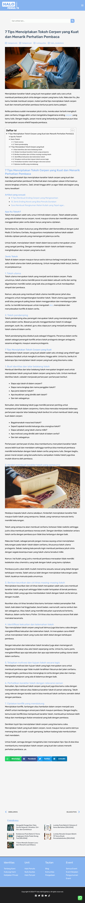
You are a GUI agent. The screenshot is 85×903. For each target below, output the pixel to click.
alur (51, 305)
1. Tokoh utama (18, 142)
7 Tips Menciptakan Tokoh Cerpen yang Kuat (27, 147)
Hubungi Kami (10, 872)
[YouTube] (46, 896)
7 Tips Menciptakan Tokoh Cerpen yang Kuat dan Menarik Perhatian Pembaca (41, 134)
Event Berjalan (72, 872)
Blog (47, 869)
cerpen (69, 115)
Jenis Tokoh (15, 139)
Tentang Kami (9, 869)
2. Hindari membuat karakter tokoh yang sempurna (31, 152)
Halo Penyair (30, 875)
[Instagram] (42, 896)
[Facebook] (36, 896)
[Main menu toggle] (82, 5)
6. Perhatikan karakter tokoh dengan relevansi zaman (31, 161)
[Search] (72, 21)
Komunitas (49, 872)
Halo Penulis (30, 869)
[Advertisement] (42, 786)
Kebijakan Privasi (11, 875)
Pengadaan (50, 875)
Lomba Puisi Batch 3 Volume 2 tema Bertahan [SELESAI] (65, 826)
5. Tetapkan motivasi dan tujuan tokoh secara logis (31, 159)
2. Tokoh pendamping (20, 144)
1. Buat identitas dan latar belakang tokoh (27, 149)
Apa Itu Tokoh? (16, 137)
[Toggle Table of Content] (71, 130)
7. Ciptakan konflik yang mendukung (25, 164)
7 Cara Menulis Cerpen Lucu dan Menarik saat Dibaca (27, 844)
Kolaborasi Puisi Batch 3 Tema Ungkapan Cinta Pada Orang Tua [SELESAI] (28, 836)
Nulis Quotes (30, 872)
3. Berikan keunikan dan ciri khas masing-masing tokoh (32, 154)
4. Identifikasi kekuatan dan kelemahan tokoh (29, 157)
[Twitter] (39, 896)
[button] (13, 758)
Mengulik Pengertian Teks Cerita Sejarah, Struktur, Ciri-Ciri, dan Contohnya (27, 827)
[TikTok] (49, 896)
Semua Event (71, 869)
